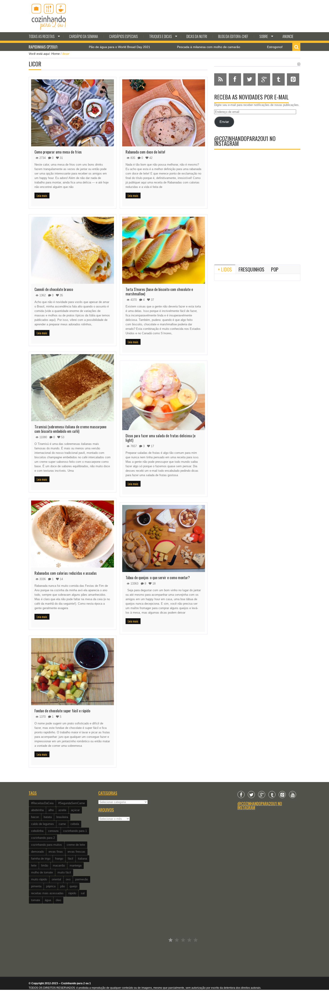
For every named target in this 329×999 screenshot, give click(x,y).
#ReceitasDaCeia (42, 803)
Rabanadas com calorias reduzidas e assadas (65, 573)
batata (48, 817)
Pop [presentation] (274, 269)
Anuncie (287, 36)
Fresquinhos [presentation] (251, 269)
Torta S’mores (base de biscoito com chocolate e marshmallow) (159, 292)
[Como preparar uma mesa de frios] (72, 112)
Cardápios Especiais (123, 36)
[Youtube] (292, 794)
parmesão (81, 879)
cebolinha (37, 831)
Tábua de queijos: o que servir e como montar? (158, 577)
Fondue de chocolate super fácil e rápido (62, 710)
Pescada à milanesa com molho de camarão (171, 47)
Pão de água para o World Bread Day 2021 (82, 47)
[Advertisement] (257, 224)
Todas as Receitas (42, 36)
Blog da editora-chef (233, 36)
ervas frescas (76, 851)
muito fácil (64, 872)
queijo (73, 886)
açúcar (75, 810)
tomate (35, 900)
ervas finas (56, 851)
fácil (70, 858)
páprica (51, 886)
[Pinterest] (282, 794)
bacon (35, 817)
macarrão (59, 865)
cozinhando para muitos (46, 844)
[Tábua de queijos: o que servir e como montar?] (163, 538)
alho (51, 810)
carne (62, 824)
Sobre (263, 36)
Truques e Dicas (160, 36)
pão (62, 886)
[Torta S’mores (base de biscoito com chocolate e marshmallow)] (163, 250)
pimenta (36, 886)
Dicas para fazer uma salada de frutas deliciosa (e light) (160, 438)
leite (33, 865)
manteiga (75, 865)
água (48, 900)
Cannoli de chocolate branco (53, 289)
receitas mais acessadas (47, 893)
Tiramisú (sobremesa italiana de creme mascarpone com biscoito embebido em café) (70, 429)
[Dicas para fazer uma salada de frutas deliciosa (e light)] (163, 396)
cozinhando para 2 (43, 837)
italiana (82, 858)
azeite (62, 810)
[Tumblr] (272, 794)
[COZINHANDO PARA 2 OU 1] (49, 16)
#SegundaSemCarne (71, 803)
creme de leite (76, 844)
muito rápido (39, 879)
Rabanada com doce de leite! (145, 152)
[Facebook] (241, 794)
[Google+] (261, 794)
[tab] (224, 269)
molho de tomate (42, 872)
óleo (58, 900)
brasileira (62, 817)
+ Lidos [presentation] (225, 269)
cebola (74, 824)
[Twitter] (251, 794)
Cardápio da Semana (83, 36)
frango (59, 858)
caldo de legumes (42, 824)
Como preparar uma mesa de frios (58, 152)
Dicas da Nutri (196, 36)
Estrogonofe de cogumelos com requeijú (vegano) (265, 47)
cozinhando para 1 (75, 831)
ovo (68, 879)
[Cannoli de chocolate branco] (72, 250)
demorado (37, 851)
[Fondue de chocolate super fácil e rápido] (72, 671)
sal (83, 893)
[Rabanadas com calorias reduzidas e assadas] (72, 534)
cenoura (53, 831)
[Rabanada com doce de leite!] (163, 112)
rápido (72, 893)
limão (44, 865)
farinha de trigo (40, 858)
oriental (56, 879)
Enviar (224, 122)
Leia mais (42, 195)
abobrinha (37, 810)
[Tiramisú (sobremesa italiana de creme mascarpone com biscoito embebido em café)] (72, 387)
